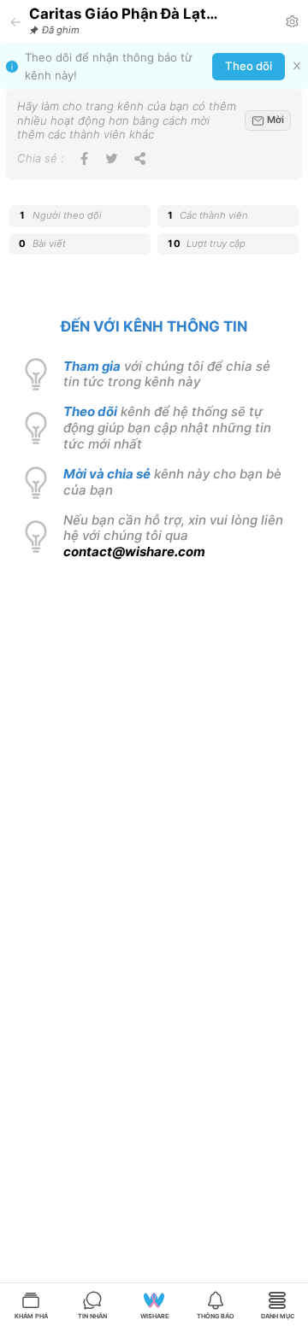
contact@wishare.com (134, 551)
